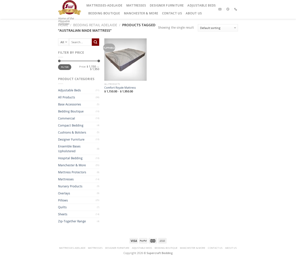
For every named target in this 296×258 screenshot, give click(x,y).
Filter (65, 67)
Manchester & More (141, 13)
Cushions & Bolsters (72, 132)
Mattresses (136, 5)
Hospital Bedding (70, 158)
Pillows (63, 200)
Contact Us (172, 13)
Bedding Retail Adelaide (95, 25)
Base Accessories (69, 104)
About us (194, 13)
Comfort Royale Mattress (120, 87)
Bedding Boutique (104, 13)
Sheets (62, 214)
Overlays (64, 193)
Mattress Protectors (72, 172)
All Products (66, 97)
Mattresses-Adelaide (104, 5)
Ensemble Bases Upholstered (69, 148)
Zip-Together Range (72, 221)
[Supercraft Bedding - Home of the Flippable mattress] (69, 7)
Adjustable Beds (201, 5)
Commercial (66, 118)
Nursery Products (70, 186)
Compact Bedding (70, 125)
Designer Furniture (167, 5)
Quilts (62, 207)
